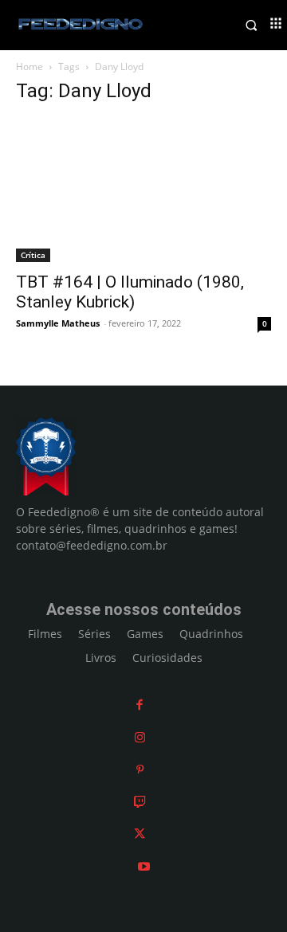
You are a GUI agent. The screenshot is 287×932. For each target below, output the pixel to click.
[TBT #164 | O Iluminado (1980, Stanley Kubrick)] (143, 190)
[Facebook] (139, 705)
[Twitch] (140, 802)
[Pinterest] (140, 770)
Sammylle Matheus (58, 323)
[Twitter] (139, 834)
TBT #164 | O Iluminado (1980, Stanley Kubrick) (130, 291)
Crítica (33, 254)
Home (29, 66)
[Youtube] (144, 866)
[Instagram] (140, 737)
